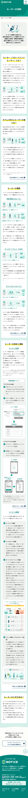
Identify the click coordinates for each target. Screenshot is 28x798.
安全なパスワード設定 (18, 506)
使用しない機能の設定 (18, 686)
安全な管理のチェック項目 (16, 177)
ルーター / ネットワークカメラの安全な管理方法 (14, 743)
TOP (2, 17)
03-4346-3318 (8, 779)
